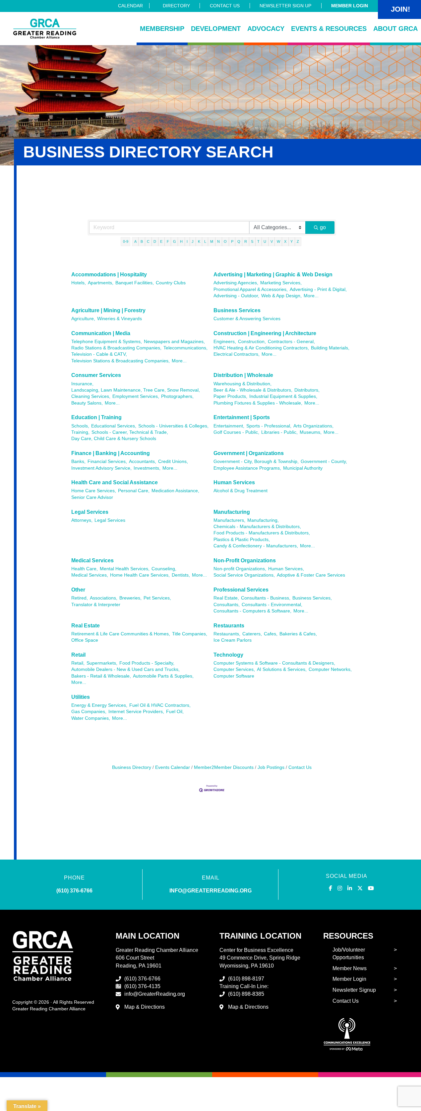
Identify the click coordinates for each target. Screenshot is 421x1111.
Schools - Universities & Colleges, (173, 425)
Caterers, (252, 633)
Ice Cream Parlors (232, 640)
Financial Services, (107, 461)
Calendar (130, 5)
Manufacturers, (229, 520)
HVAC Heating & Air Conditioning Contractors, (261, 347)
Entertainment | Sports (241, 417)
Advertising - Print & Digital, (318, 289)
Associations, (103, 598)
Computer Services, (234, 669)
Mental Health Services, (125, 568)
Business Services (237, 310)
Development (216, 28)
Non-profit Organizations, (239, 568)
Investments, (147, 468)
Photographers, (177, 396)
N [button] (218, 241)
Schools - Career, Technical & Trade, (129, 432)
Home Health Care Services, (140, 575)
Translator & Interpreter (95, 604)
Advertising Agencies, (235, 282)
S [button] (252, 241)
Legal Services (89, 512)
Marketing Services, (281, 282)
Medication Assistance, (175, 490)
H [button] (181, 241)
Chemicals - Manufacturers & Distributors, (257, 526)
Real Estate (85, 625)
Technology (228, 655)
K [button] (199, 241)
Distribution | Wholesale (243, 375)
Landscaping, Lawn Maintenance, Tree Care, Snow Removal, (135, 390)
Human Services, (286, 568)
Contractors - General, (291, 341)
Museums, (311, 432)
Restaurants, (226, 633)
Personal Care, (134, 490)
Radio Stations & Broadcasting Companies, (116, 347)
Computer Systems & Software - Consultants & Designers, (274, 663)
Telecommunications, (185, 347)
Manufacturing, (263, 520)
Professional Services (241, 590)
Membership (162, 28)
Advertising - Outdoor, (236, 295)
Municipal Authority (303, 468)
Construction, (252, 341)
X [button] (285, 241)
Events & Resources (329, 28)
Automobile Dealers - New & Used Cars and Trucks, (125, 669)
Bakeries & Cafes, (298, 633)
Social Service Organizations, (244, 575)
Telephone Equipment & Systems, (106, 341)
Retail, (78, 663)
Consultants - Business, (265, 598)
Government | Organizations (248, 453)
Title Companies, (189, 633)
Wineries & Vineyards (119, 318)
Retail (78, 655)
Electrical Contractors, (236, 354)
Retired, (79, 598)
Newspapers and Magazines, (174, 341)
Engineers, (224, 341)
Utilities (80, 697)
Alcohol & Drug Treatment (240, 490)
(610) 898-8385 (246, 994)
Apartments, (100, 282)
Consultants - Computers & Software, (252, 610)
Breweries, (130, 598)
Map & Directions (144, 1007)
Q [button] (238, 241)
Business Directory (131, 767)
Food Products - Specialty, (146, 663)
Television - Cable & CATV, (99, 354)
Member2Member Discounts (224, 767)
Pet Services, (157, 598)
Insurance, (82, 383)
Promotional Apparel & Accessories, (250, 289)
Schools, (80, 425)
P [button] (232, 241)
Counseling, (163, 568)
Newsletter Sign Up (285, 5)
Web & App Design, (281, 295)
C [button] (148, 241)
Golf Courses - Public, (236, 432)
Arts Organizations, (313, 425)
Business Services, (312, 598)
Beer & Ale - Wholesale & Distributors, (252, 390)
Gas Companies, (88, 711)
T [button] (258, 241)
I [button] (187, 241)
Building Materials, (330, 347)
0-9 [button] (125, 241)
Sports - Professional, (268, 425)
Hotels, (78, 282)
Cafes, (270, 633)
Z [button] (298, 241)
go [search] (323, 227)
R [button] (245, 241)
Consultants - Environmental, (272, 604)
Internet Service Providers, (136, 711)
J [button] (193, 241)
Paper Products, (230, 396)
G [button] (174, 241)
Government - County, (324, 461)
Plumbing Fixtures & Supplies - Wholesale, (257, 403)
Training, (80, 432)
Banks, (78, 461)
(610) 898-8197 (246, 978)
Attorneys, (81, 520)
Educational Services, (113, 425)
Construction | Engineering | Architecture (264, 333)
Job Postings (271, 767)
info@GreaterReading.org (154, 994)
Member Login (349, 5)
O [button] (225, 241)
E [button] (161, 241)
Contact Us (225, 5)
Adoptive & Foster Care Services (311, 575)
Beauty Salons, (87, 403)
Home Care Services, (93, 490)
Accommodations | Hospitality (109, 274)
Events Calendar (172, 767)
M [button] (211, 241)
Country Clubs (171, 282)
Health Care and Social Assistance (114, 482)
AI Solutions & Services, (282, 669)
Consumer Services (96, 375)
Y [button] (291, 241)
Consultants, (226, 604)
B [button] (142, 241)
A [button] (135, 241)
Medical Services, (89, 575)
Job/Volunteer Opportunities (348, 953)
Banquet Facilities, (134, 282)
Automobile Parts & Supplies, (163, 676)
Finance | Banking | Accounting (110, 453)
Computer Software (233, 676)
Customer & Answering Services (246, 318)
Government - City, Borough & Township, (256, 461)
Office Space (84, 640)
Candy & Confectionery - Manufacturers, (255, 545)
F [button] (168, 241)
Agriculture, (83, 318)
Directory (176, 5)
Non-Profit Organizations (244, 560)
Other (78, 590)
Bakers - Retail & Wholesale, (101, 676)
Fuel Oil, (175, 711)
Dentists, (181, 575)
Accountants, (142, 461)
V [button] (272, 241)
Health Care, (84, 568)
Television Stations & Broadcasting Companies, (120, 360)
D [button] (154, 241)
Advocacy (265, 28)
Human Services (234, 482)
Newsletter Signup (354, 990)
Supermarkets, (102, 663)
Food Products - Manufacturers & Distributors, (261, 532)
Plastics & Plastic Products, (241, 539)
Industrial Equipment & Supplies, (283, 396)
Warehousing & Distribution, (242, 383)
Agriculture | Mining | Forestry (108, 310)
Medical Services (92, 560)
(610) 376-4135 (142, 986)
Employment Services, (135, 396)
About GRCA (395, 28)
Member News (349, 968)
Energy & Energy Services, (99, 705)
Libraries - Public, (279, 432)
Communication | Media (100, 333)
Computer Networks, (330, 669)
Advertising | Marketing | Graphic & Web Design (272, 274)
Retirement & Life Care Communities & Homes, (120, 633)
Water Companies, (90, 718)
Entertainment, (228, 425)
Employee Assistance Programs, (247, 468)
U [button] (265, 241)
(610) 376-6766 (74, 890)
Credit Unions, (173, 461)
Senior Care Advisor (92, 497)
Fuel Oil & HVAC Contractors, (160, 705)
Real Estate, (226, 598)
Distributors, (307, 390)
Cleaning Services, (90, 396)
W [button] (278, 241)
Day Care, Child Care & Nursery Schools (113, 438)
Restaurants (228, 625)
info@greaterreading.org (210, 890)
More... (311, 295)
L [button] (205, 241)
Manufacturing (231, 512)
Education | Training (96, 417)
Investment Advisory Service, (101, 468)
